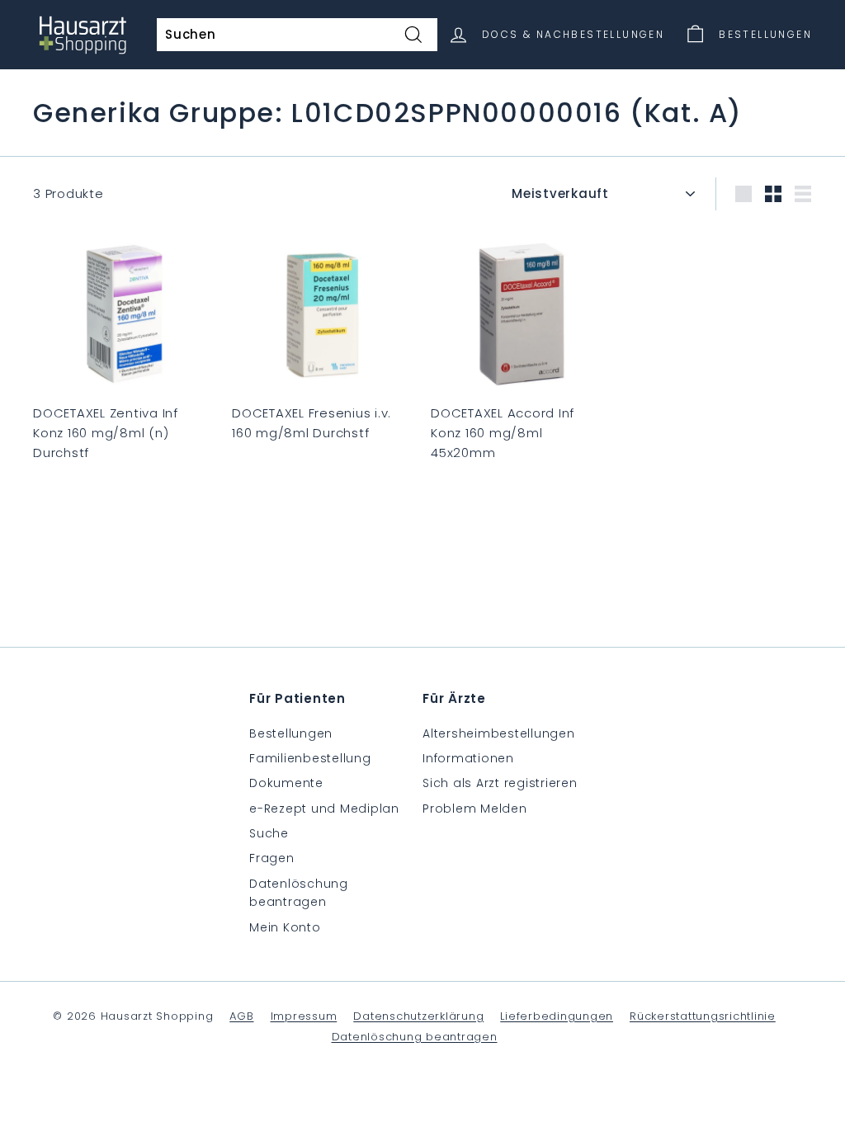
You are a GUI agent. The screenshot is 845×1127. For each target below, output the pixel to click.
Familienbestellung (310, 758)
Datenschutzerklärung (418, 1016)
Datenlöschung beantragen (298, 892)
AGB (241, 1016)
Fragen (272, 858)
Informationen (468, 758)
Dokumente (286, 783)
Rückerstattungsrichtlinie (703, 1016)
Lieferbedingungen (556, 1016)
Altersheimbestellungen (498, 733)
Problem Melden (474, 808)
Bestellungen (291, 733)
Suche (269, 833)
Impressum (304, 1016)
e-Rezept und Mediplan (324, 808)
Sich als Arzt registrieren (500, 783)
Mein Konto (285, 927)
